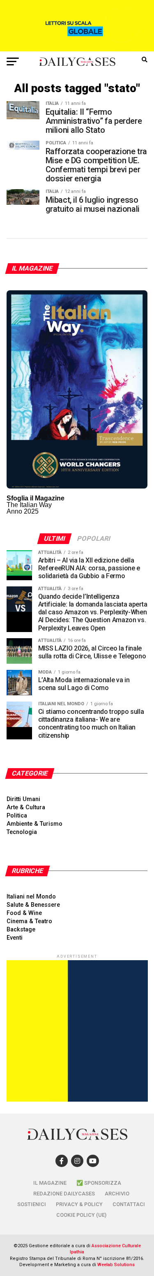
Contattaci (129, 1204)
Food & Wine (24, 913)
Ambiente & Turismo (34, 823)
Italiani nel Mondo (31, 896)
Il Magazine (50, 1183)
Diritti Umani (23, 799)
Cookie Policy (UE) (81, 1215)
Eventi (15, 937)
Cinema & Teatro (29, 921)
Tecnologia (22, 832)
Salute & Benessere (33, 904)
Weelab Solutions (116, 1264)
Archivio (117, 1193)
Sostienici (31, 1204)
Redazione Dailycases (64, 1193)
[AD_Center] (77, 49)
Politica (17, 815)
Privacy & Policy (79, 1204)
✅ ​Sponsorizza (98, 1183)
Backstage (21, 929)
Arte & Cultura (26, 807)
